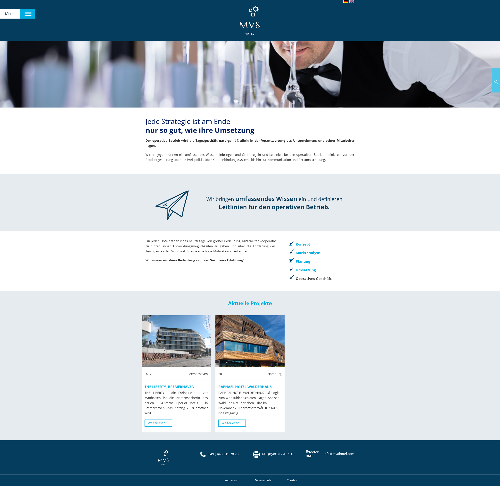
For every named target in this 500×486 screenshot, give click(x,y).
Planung (303, 261)
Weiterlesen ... (158, 423)
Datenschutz (263, 480)
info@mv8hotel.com (339, 454)
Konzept (303, 244)
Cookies (292, 480)
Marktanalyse (308, 252)
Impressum (231, 480)
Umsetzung (306, 270)
